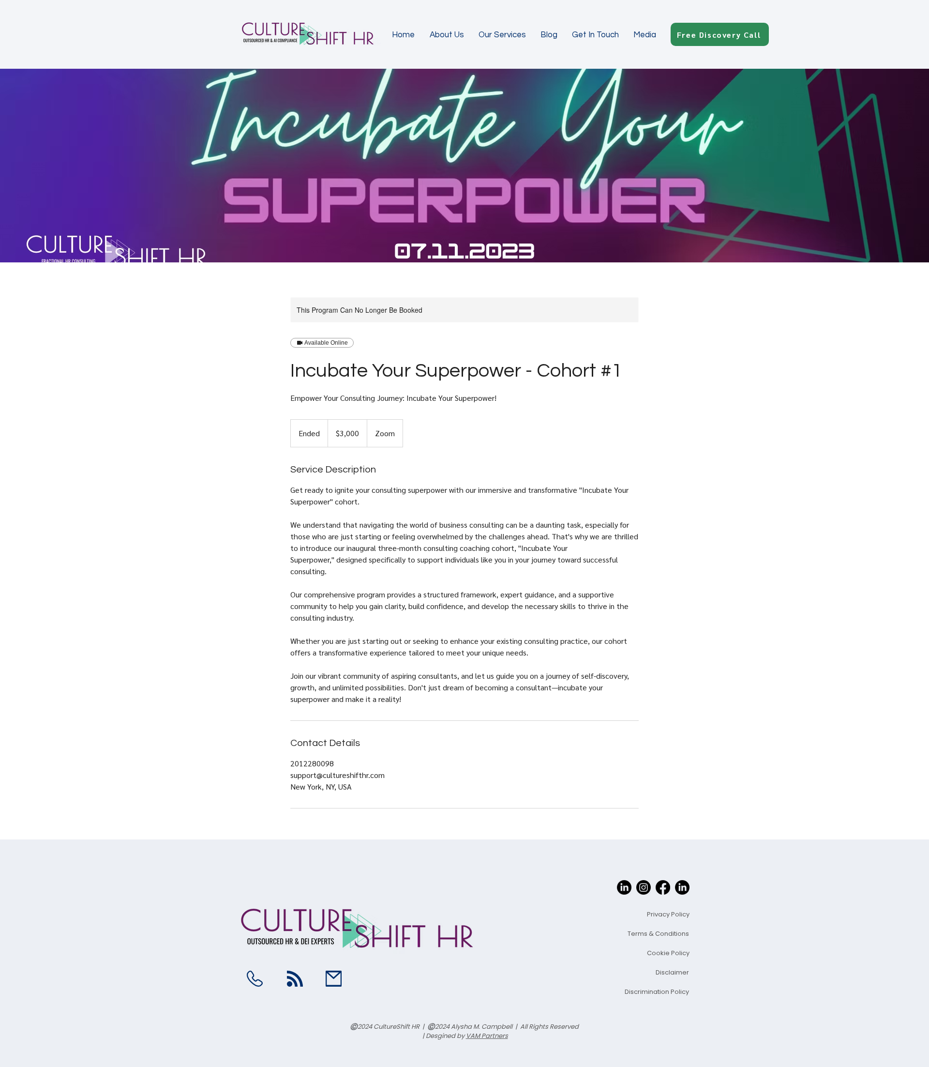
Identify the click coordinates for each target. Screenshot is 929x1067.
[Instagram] (643, 887)
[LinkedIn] (624, 887)
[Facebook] (663, 887)
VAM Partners (487, 1035)
